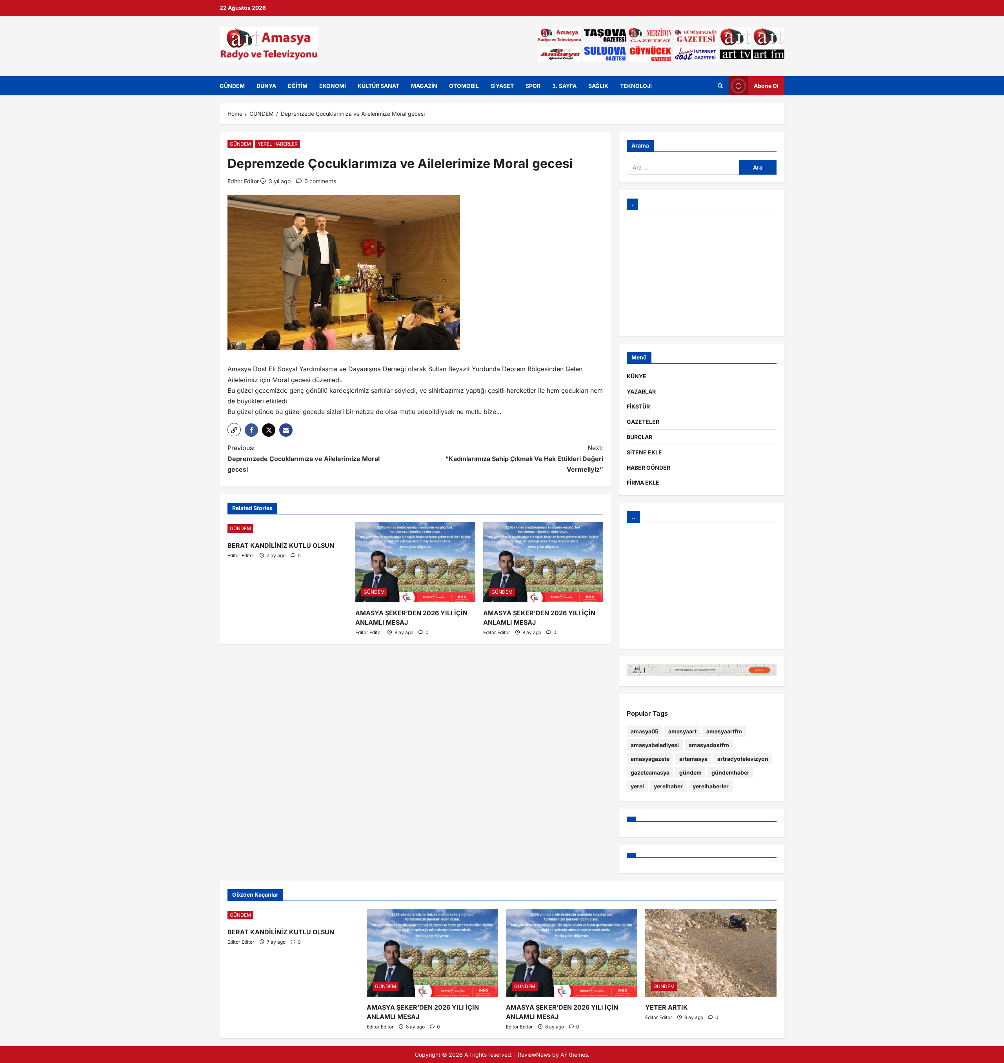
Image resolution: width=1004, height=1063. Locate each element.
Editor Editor (243, 181)
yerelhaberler (711, 786)
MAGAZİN (424, 85)
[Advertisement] (702, 273)
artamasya (693, 758)
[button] (234, 429)
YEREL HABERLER (278, 144)
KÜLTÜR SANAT (378, 85)
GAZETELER (643, 421)
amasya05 (644, 731)
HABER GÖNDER (648, 467)
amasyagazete (650, 758)
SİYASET (502, 85)
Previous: (303, 458)
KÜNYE (636, 376)
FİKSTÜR (638, 406)
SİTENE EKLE (644, 452)
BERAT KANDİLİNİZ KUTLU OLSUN (280, 545)
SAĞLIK (598, 85)
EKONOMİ (332, 85)
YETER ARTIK (666, 1007)
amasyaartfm (724, 731)
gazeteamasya (650, 772)
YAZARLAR (641, 391)
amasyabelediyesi (655, 745)
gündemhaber (730, 772)
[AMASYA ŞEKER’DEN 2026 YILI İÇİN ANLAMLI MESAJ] (415, 562)
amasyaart (682, 731)
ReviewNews (534, 1054)
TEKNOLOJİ (636, 85)
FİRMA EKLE (643, 482)
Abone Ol (766, 85)
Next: (524, 458)
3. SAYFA (564, 85)
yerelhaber (668, 786)
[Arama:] (683, 167)
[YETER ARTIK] (711, 952)
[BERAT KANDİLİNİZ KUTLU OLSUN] (287, 528)
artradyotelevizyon (742, 758)
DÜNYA (266, 85)
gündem (690, 772)
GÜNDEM (232, 85)
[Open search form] (720, 85)
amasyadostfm (709, 745)
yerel (637, 786)
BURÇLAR (639, 437)
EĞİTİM (297, 85)
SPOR (533, 85)
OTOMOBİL (464, 85)
